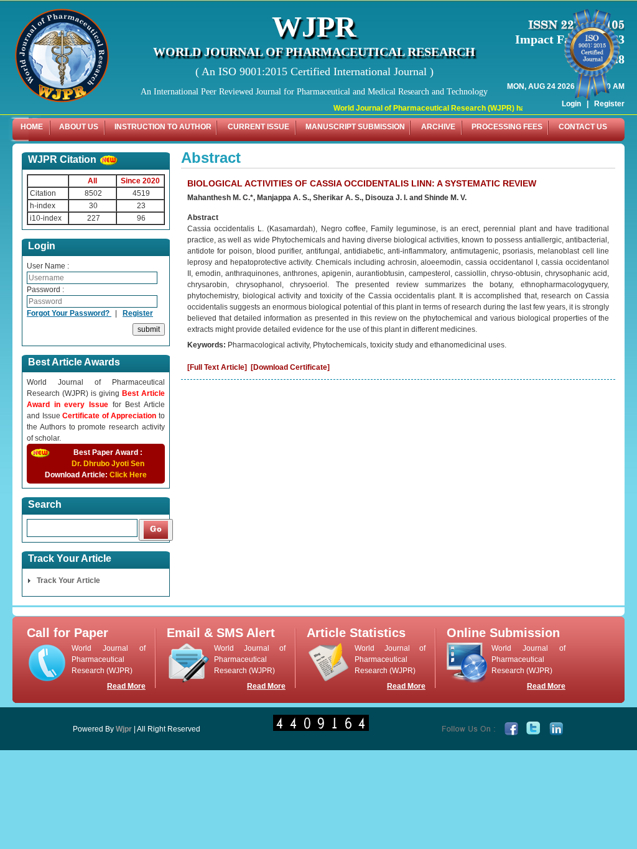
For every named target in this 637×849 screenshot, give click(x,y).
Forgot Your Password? (69, 313)
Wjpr (124, 729)
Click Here (128, 474)
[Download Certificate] (290, 367)
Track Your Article (68, 580)
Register (138, 313)
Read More (126, 686)
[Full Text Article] (217, 367)
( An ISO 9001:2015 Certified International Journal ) (314, 71)
